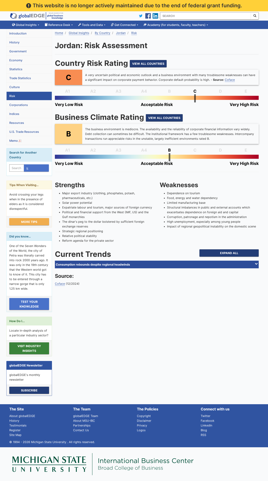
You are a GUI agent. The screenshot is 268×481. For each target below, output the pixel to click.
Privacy (142, 425)
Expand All (229, 253)
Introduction (18, 33)
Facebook (207, 420)
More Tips (29, 222)
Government (18, 51)
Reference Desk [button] (59, 25)
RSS (203, 435)
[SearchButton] (255, 16)
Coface (230, 80)
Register (15, 430)
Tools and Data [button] (92, 25)
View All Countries (148, 63)
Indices (14, 114)
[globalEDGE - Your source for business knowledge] (36, 15)
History (14, 42)
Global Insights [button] (26, 25)
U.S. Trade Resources (24, 132)
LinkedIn (206, 425)
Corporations (18, 105)
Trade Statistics (20, 78)
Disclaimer (144, 420)
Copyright (144, 416)
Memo (14, 140)
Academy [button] (176, 25)
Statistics (15, 69)
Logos (141, 430)
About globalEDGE (22, 416)
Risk (12, 96)
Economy (15, 60)
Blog (204, 430)
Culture (14, 87)
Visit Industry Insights (29, 348)
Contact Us (81, 430)
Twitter (205, 416)
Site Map (15, 435)
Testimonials (17, 425)
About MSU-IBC (84, 420)
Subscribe (29, 390)
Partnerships (81, 425)
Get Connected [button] (125, 25)
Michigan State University (49, 442)
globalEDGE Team (85, 416)
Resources (16, 123)
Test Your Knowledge (29, 304)
